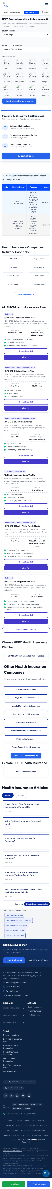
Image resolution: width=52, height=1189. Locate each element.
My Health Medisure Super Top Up (19, 475)
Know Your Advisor (11, 1136)
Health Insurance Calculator (10, 1053)
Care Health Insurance (26, 722)
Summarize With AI (31, 12)
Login (45, 1136)
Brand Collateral (38, 1121)
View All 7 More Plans (24, 630)
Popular (21, 795)
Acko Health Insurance (26, 690)
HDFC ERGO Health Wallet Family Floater (22, 526)
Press (9, 1121)
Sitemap (19, 1126)
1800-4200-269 (12, 987)
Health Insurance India (14, 915)
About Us (18, 1121)
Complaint (25, 1136)
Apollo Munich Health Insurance (26, 706)
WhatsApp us (12, 991)
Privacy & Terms (31, 1126)
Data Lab (43, 1126)
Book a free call (28, 156)
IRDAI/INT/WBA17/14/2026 (12, 1151)
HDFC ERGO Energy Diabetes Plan (19, 581)
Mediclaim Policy (10, 1071)
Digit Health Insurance (26, 739)
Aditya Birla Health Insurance (26, 698)
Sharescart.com (38, 1131)
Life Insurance (33, 1015)
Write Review (12, 1131)
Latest (7, 795)
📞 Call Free (13, 1184)
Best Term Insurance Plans (12, 1066)
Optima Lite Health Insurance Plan (19, 318)
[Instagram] (17, 1095)
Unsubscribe (25, 1131)
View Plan (26, 357)
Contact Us (9, 1126)
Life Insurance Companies (9, 1059)
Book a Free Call (26, 351)
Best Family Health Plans (15, 930)
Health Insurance (34, 1007)
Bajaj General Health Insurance (26, 714)
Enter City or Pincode (12, 45)
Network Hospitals (11, 1035)
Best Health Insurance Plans (16, 925)
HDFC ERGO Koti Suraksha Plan (18, 422)
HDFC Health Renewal (26, 771)
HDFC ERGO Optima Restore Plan (19, 371)
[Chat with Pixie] (46, 1173)
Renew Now (36, 1136)
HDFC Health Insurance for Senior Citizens (26, 656)
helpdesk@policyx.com (16, 982)
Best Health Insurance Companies (18, 920)
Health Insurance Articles (37, 904)
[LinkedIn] (29, 1095)
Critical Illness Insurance (15, 935)
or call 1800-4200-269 (37, 960)
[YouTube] (23, 1095)
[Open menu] (46, 4)
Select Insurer (8, 31)
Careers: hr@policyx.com (17, 995)
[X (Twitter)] (11, 1095)
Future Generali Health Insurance (26, 747)
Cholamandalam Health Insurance (26, 731)
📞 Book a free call (14, 960)
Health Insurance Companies (10, 1046)
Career (26, 1121)
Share (46, 12)
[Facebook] (5, 1095)
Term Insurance (34, 1011)
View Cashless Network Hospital (19, 101)
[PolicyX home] (5, 4)
